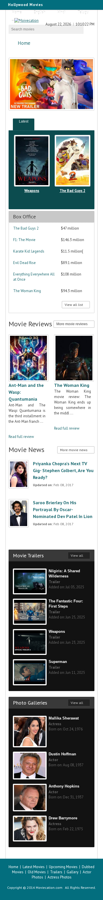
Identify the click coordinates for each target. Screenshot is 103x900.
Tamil (16, 22)
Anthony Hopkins (64, 786)
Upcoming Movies (63, 866)
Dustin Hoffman (62, 754)
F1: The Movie (24, 239)
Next (86, 121)
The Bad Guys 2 (72, 190)
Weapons (31, 190)
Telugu (83, 12)
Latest (23, 121)
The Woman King (27, 290)
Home (17, 12)
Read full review (21, 436)
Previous (79, 121)
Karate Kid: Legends (28, 251)
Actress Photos (59, 877)
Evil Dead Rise (24, 262)
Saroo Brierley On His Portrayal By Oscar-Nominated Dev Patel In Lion (62, 509)
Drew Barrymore (63, 818)
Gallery (72, 872)
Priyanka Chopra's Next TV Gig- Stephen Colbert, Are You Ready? (63, 470)
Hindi (62, 12)
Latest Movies (34, 866)
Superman (58, 662)
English (39, 12)
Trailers (56, 872)
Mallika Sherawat (64, 718)
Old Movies (37, 872)
